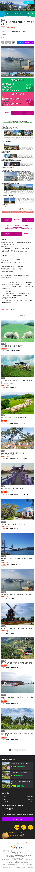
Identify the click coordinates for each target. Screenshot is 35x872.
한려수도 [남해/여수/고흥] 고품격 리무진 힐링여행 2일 (16, 594)
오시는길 (13, 843)
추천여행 (13, 13)
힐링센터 (7, 13)
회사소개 (8, 843)
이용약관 (27, 843)
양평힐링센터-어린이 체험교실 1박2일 (19, 764)
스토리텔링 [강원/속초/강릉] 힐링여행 (12, 346)
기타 (23, 309)
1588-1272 (9, 809)
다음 (22, 750)
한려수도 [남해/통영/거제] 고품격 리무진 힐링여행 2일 (16, 663)
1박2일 (12, 309)
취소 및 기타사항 (28, 113)
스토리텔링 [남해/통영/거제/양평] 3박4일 (12, 453)
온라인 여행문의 (29, 42)
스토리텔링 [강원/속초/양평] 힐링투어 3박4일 (14, 417)
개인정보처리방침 (20, 843)
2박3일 (17, 309)
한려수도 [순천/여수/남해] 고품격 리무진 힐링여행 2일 (16, 628)
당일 (7, 309)
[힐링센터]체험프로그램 (8, 759)
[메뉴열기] (28, 13)
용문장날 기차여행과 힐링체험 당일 (19, 773)
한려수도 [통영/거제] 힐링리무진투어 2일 (13, 524)
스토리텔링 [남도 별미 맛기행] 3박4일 (12, 488)
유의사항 (17, 113)
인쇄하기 (21, 42)
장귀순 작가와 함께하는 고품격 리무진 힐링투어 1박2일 (21, 782)
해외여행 (19, 13)
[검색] (32, 315)
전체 (3, 309)
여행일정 (6, 113)
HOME (12, 9)
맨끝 (25, 750)
